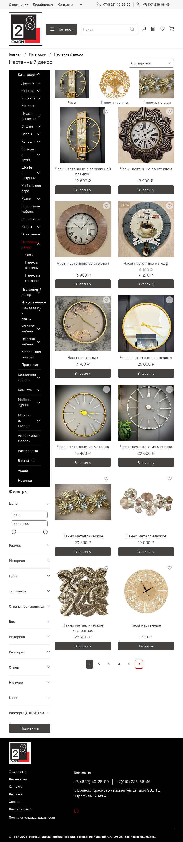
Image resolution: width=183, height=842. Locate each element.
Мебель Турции (24, 402)
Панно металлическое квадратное (82, 628)
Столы (26, 134)
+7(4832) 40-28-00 (116, 4)
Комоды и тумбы (27, 154)
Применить (30, 728)
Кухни (26, 198)
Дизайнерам (43, 4)
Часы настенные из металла (83, 446)
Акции (23, 470)
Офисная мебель (27, 341)
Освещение (27, 234)
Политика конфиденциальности (32, 817)
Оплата (14, 802)
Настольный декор (27, 292)
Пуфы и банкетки (27, 116)
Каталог (66, 29)
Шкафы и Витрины (27, 172)
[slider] (13, 531)
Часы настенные (83, 357)
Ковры (26, 226)
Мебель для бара (31, 188)
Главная (15, 54)
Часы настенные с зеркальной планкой (83, 171)
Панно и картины (32, 265)
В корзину (83, 190)
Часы (29, 254)
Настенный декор (27, 244)
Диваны (27, 83)
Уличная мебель (27, 328)
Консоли (27, 141)
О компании (18, 4)
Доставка (15, 794)
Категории (37, 54)
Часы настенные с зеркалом (146, 357)
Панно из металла (32, 278)
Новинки (25, 480)
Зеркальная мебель (31, 209)
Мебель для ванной (31, 354)
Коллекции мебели (26, 377)
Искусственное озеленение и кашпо (27, 310)
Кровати (27, 98)
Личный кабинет (21, 809)
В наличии (26, 460)
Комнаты (25, 390)
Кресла (27, 90)
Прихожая (29, 364)
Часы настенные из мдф (146, 263)
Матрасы (28, 105)
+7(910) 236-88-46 (156, 4)
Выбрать (146, 646)
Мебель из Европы (24, 420)
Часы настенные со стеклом (146, 168)
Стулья (27, 126)
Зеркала (27, 219)
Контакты (65, 4)
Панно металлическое (82, 536)
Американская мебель (29, 438)
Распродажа (28, 450)
